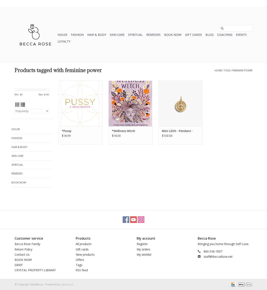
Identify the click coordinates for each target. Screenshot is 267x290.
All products (84, 244)
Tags (227, 70)
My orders (143, 249)
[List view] (23, 105)
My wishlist (144, 254)
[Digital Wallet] (244, 284)
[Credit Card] (232, 284)
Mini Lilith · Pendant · (177, 131)
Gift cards (193, 35)
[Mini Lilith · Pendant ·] (180, 103)
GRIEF (19, 265)
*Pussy (67, 131)
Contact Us (22, 254)
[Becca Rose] (35, 35)
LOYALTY (64, 41)
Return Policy (23, 249)
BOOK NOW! (172, 35)
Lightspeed (66, 284)
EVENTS (241, 35)
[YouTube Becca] (133, 219)
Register (142, 244)
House (62, 35)
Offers (80, 260)
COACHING (224, 35)
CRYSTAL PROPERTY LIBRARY (35, 270)
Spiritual (135, 35)
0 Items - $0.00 (209, 3)
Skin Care (117, 35)
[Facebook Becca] (126, 219)
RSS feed (82, 270)
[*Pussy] (80, 103)
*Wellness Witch (123, 131)
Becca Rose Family (27, 244)
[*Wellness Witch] (130, 103)
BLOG (209, 35)
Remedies (153, 35)
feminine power (242, 70)
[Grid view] (17, 105)
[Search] (222, 28)
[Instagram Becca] (141, 219)
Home (218, 70)
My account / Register (239, 3)
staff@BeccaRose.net (218, 257)
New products (85, 254)
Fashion (77, 35)
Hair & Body (96, 35)
